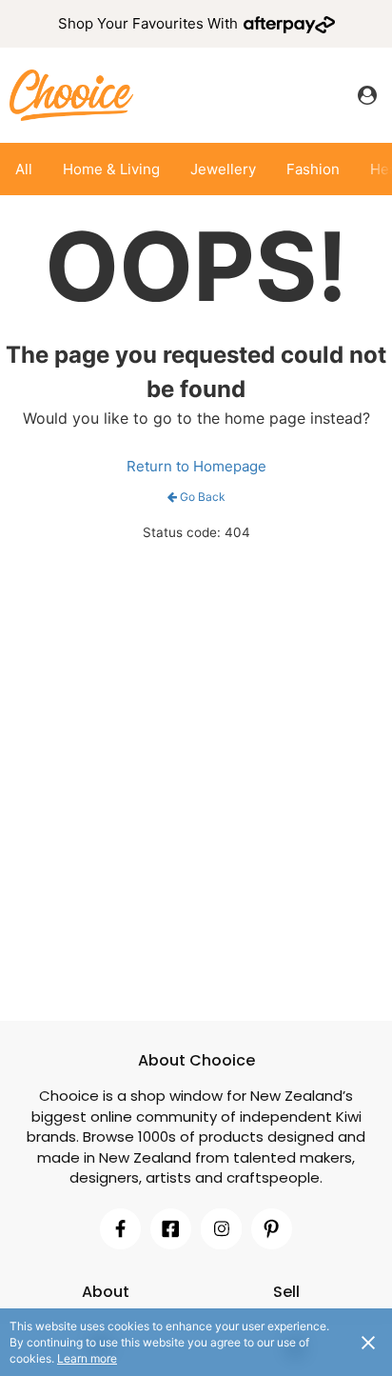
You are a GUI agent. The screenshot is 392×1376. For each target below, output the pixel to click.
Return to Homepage (196, 466)
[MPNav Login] (367, 95)
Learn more (87, 1358)
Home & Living (111, 169)
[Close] (368, 1341)
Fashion (313, 169)
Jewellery (223, 169)
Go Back (202, 496)
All (23, 169)
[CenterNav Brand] (71, 95)
